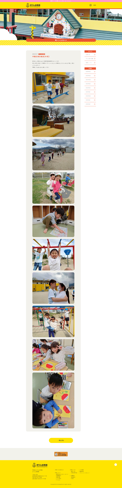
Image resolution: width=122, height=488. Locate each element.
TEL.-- (37, 477)
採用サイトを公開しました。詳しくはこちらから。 (61, 1)
